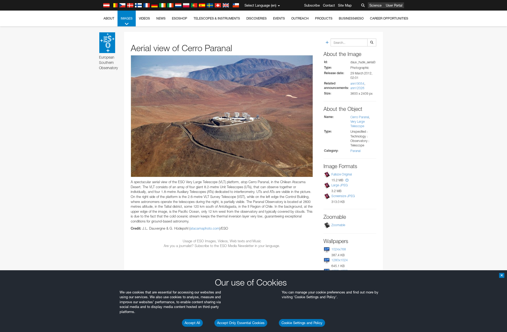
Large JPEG (339, 185)
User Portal (394, 5)
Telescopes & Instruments (217, 18)
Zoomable (338, 225)
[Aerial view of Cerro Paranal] (222, 116)
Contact (329, 5)
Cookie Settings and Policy (301, 323)
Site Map (345, 5)
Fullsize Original (341, 174)
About (109, 18)
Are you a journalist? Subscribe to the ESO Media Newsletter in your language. (222, 246)
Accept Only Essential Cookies (241, 323)
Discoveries (256, 18)
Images (127, 18)
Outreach (300, 18)
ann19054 (357, 84)
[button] (347, 180)
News (161, 18)
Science (375, 5)
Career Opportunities (389, 18)
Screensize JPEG (343, 196)
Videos (144, 18)
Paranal (355, 151)
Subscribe (312, 5)
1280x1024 (339, 260)
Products (323, 18)
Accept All (192, 323)
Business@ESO (351, 18)
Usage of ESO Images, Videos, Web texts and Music (222, 241)
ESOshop (179, 18)
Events (279, 18)
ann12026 (357, 88)
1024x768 (338, 249)
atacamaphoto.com (204, 228)
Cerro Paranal (359, 117)
